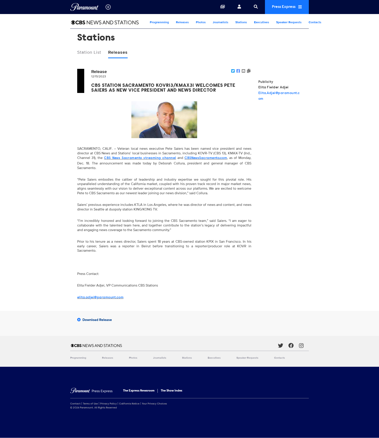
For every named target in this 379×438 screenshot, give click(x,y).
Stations (241, 22)
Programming (159, 22)
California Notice (129, 403)
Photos (201, 22)
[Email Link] (243, 71)
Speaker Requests (289, 22)
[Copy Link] (248, 71)
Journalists (220, 22)
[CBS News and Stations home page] (174, 345)
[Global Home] (84, 7)
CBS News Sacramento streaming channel (140, 158)
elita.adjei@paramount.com (100, 297)
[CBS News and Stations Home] (108, 22)
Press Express (284, 7)
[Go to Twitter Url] (283, 345)
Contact (75, 403)
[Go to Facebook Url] (293, 345)
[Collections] (222, 7)
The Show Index (171, 390)
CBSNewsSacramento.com (205, 158)
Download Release (97, 320)
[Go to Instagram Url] (304, 345)
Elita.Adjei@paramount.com (279, 96)
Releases (182, 22)
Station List (89, 52)
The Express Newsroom (138, 390)
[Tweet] (233, 71)
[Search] (255, 7)
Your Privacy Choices (154, 403)
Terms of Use (90, 403)
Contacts (315, 22)
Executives (261, 22)
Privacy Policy (108, 403)
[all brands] (108, 7)
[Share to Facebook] (238, 71)
